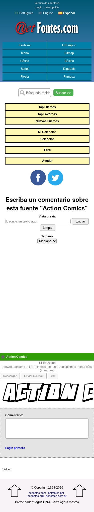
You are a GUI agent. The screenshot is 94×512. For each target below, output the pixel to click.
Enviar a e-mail (33, 375)
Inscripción (52, 7)
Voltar (6, 469)
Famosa (69, 76)
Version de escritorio (47, 3)
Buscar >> (63, 93)
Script (25, 69)
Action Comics (16, 357)
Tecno (25, 53)
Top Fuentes (47, 107)
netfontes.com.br (56, 495)
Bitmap (69, 53)
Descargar (10, 375)
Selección (47, 139)
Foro (47, 150)
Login (39, 7)
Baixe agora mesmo (65, 502)
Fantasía (25, 45)
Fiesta (25, 76)
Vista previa (47, 216)
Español (68, 13)
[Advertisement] (47, 300)
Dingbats (69, 69)
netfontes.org (36, 495)
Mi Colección (47, 132)
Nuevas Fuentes (47, 121)
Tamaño (47, 236)
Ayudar (47, 161)
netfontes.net (56, 492)
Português (26, 13)
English (47, 13)
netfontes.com (37, 492)
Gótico (24, 61)
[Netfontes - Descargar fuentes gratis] (47, 27)
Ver (53, 375)
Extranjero (69, 45)
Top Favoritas (47, 114)
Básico (69, 61)
